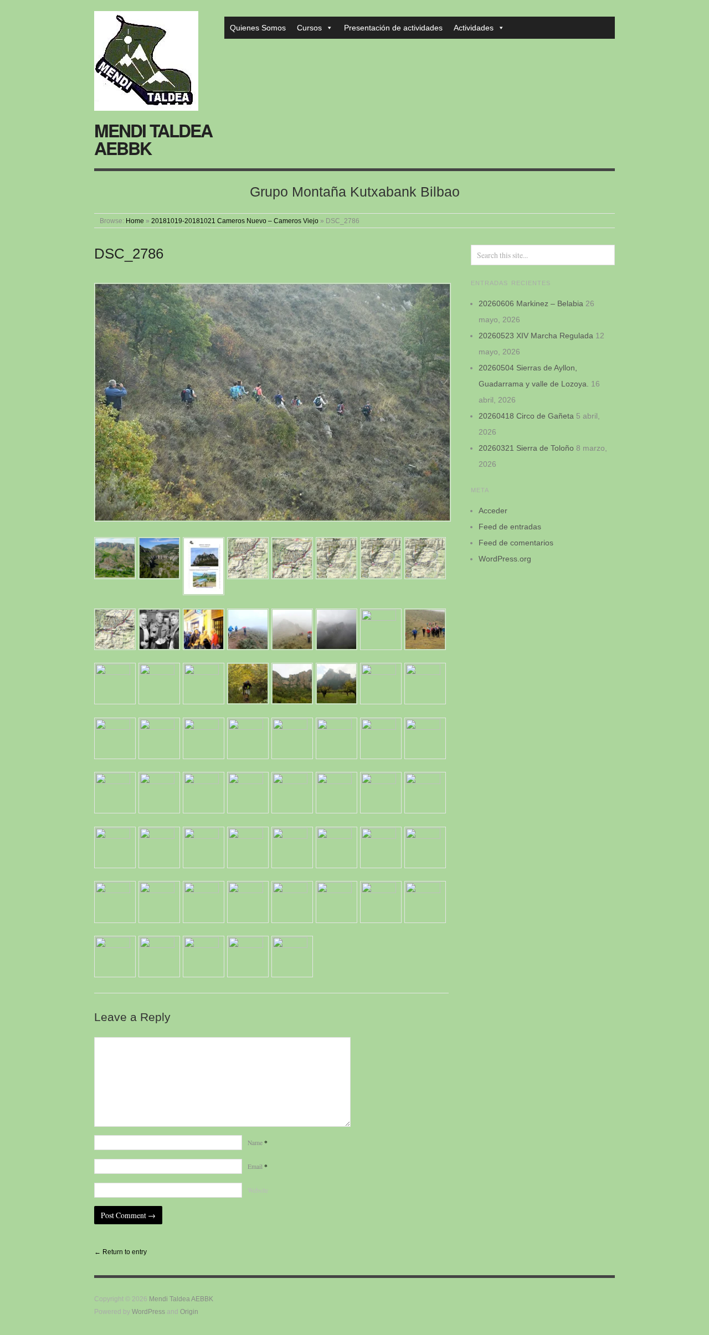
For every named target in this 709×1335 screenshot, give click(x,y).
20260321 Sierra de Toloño (526, 448)
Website (258, 1190)
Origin (189, 1311)
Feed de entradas (510, 526)
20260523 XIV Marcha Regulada (536, 335)
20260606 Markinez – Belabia (531, 303)
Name (258, 1142)
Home (135, 220)
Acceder (493, 510)
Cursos (309, 27)
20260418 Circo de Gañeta (526, 415)
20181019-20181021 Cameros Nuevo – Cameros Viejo (234, 220)
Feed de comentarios (516, 542)
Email (258, 1166)
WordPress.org (505, 558)
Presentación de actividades (393, 27)
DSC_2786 (128, 253)
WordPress (148, 1311)
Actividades (474, 27)
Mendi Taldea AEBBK (153, 139)
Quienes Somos (258, 27)
